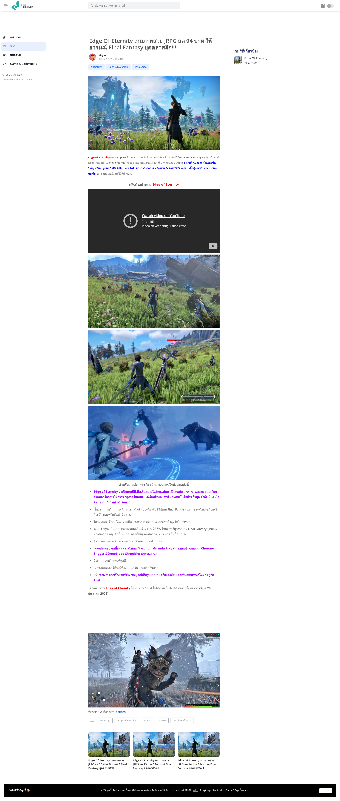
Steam (121, 712)
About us (20, 79)
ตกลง (326, 790)
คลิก (195, 790)
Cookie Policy (8, 79)
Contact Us (31, 79)
